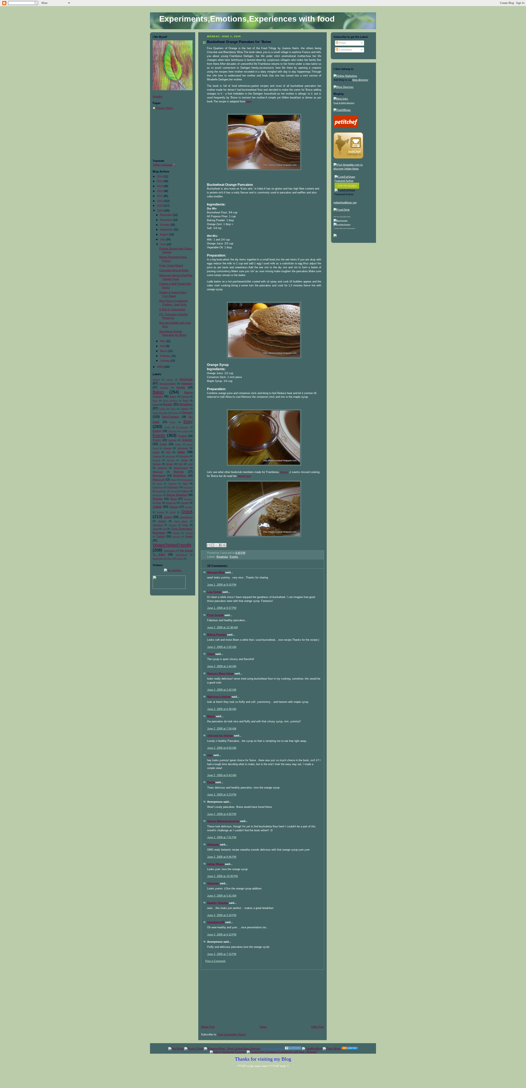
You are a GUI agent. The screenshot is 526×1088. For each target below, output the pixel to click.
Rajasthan (157, 495)
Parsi (185, 483)
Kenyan (170, 460)
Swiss (185, 525)
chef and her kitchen (220, 735)
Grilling (178, 444)
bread (155, 404)
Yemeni (179, 558)
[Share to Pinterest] (224, 545)
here (248, 101)
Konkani (157, 464)
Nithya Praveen (216, 634)
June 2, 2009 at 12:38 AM (222, 627)
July (163, 239)
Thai (164, 529)
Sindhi (173, 512)
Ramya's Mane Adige (220, 673)
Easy (188, 421)
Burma (162, 409)
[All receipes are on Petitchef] (345, 127)
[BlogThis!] (213, 545)
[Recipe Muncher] (335, 236)
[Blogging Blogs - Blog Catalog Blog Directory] (232, 1048)
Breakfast (186, 404)
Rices (173, 498)
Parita (211, 782)
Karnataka (184, 456)
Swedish (173, 525)
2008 (160, 366)
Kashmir (156, 460)
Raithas (185, 491)
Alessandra (351, 228)
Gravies (187, 440)
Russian (185, 503)
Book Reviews (170, 400)
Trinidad (189, 533)
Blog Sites (347, 217)
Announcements (167, 383)
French (157, 440)
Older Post (317, 1027)
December (166, 215)
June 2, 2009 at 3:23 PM (221, 794)
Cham (211, 654)
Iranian (156, 452)
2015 (160, 181)
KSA (180, 464)
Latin (190, 464)
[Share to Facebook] (220, 545)
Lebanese (162, 468)
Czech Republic (160, 413)
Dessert (187, 412)
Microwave (159, 475)
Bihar (155, 400)
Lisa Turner (214, 592)
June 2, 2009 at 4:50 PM (221, 814)
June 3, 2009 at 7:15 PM (221, 954)
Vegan (189, 536)
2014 (160, 186)
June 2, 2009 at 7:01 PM (221, 837)
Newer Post (208, 1027)
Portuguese (173, 487)
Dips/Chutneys (170, 416)
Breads (167, 404)
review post (244, 476)
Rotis (158, 503)
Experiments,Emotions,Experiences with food (247, 18)
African (169, 379)
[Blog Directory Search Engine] (342, 224)
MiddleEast (179, 475)
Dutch (172, 422)
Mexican (179, 471)
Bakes (158, 392)
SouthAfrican (186, 517)
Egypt (167, 427)
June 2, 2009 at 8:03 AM (221, 748)
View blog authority (272, 1048)
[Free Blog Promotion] (340, 221)
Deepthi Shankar (217, 903)
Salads (157, 506)
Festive (182, 436)
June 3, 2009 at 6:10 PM (221, 934)
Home (263, 1027)
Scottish (189, 507)
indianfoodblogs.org (344, 202)
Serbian (160, 512)
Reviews (158, 498)
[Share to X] (217, 545)
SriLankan (158, 525)
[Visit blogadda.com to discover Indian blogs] (353, 168)
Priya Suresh (215, 615)
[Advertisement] (173, 134)
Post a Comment (215, 961)
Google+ (158, 96)
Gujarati (167, 448)
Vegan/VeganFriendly (172, 545)
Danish (174, 413)
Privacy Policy (164, 108)
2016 (160, 176)
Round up (171, 503)
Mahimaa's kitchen (219, 696)
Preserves (188, 487)
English (157, 431)
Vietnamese (169, 550)
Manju (211, 716)
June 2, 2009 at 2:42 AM (221, 689)
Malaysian (158, 472)
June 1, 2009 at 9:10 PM (221, 584)
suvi (209, 755)
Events (159, 435)
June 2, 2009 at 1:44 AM (221, 666)
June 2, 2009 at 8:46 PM (221, 857)
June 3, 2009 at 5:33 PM (221, 915)
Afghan (156, 379)
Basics (173, 396)
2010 (160, 205)
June (163, 244)
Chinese (184, 408)
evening (185, 431)
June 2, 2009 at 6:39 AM (221, 709)
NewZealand (187, 480)
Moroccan (158, 479)
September (167, 229)
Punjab (174, 491)
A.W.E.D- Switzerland (172, 309)
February (165, 356)
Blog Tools (343, 228)
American (186, 379)
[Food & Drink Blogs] (340, 98)
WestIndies (158, 558)
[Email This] (209, 545)
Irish (168, 452)
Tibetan (176, 533)
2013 (160, 191)
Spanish (162, 521)
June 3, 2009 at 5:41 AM (221, 895)
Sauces (173, 506)
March (164, 351)
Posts (342, 43)
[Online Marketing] (345, 76)
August (164, 234)
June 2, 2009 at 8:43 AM (221, 775)
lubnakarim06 (215, 922)
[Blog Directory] (343, 87)
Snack (187, 511)
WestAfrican (181, 555)
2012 (160, 196)
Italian (181, 452)
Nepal (173, 480)
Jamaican (157, 456)
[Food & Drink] (193, 1048)
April (163, 346)
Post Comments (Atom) (232, 1034)
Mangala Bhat (215, 572)
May (163, 341)
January (165, 360)
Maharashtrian (181, 468)
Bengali (185, 396)
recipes (352, 185)
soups (168, 517)
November (166, 220)
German (172, 440)
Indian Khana (215, 864)
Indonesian (182, 448)
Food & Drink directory (343, 103)
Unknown (213, 844)
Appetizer (187, 383)
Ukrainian (176, 536)
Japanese (170, 456)
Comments (345, 49)
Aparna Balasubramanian (223, 821)
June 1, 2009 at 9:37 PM (221, 608)
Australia (164, 387)
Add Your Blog (338, 217)
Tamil (155, 529)
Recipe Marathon (177, 495)
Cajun (173, 409)
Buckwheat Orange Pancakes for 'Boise (239, 42)
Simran (284, 472)
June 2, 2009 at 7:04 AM (221, 728)
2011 (160, 201)
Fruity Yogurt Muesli (171, 265)
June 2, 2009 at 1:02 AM (221, 647)
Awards (180, 387)
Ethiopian (172, 431)
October (165, 224)
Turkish (160, 536)
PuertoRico (161, 491)
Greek (163, 444)
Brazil (185, 400)
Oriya (159, 483)
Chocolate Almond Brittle (174, 270)
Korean (169, 464)
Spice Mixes (181, 521)
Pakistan (172, 483)
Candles (336, 228)
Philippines (158, 487)
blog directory (360, 80)
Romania (188, 499)
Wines (170, 558)
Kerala (184, 460)
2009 (160, 210)
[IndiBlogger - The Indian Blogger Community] (348, 157)
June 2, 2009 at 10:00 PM (222, 876)
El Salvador (182, 427)
